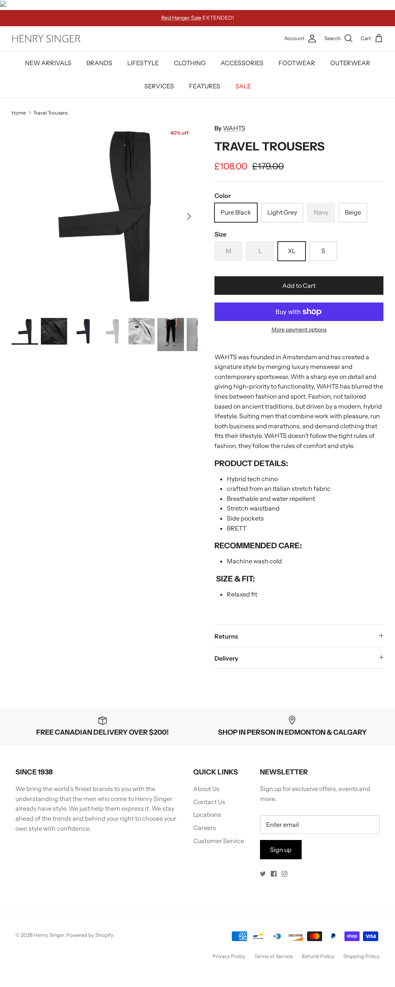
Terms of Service (273, 956)
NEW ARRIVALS (48, 63)
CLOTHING (190, 63)
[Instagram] (284, 874)
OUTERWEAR (350, 63)
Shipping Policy (361, 956)
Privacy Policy (229, 956)
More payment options (299, 329)
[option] (105, 216)
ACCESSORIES (242, 63)
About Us (206, 789)
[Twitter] (263, 874)
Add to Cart (299, 285)
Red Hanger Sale (181, 17)
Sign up (281, 849)
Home (19, 112)
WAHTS (234, 128)
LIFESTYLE (143, 63)
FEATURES (204, 86)
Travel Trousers (50, 112)
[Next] (189, 216)
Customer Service (218, 841)
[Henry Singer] (46, 39)
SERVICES (159, 86)
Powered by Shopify (89, 935)
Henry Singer (49, 935)
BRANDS (99, 63)
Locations (207, 814)
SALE (243, 86)
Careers (204, 828)
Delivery (226, 658)
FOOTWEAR (297, 63)
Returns (226, 636)
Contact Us (209, 802)
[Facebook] (274, 874)
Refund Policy (318, 956)
